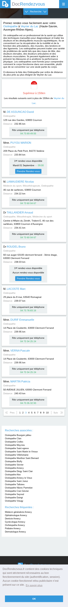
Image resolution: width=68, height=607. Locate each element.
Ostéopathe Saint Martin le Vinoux (21, 451)
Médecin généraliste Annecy (18, 512)
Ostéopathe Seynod (14, 494)
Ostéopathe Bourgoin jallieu (18, 435)
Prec (12, 412)
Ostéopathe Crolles (14, 442)
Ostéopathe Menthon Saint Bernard (22, 458)
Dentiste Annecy (13, 518)
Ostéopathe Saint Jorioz (16, 481)
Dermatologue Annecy (15, 531)
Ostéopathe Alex (13, 474)
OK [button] (34, 598)
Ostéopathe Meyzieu (15, 445)
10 (47, 412)
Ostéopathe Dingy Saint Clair (19, 471)
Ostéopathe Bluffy (13, 461)
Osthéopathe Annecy (15, 525)
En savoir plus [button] (34, 585)
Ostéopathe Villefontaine (16, 455)
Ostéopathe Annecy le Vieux (18, 478)
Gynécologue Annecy (15, 522)
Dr (18, 212)
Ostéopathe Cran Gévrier (17, 491)
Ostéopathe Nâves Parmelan (19, 487)
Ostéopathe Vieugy (14, 501)
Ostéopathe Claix (13, 438)
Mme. (17, 142)
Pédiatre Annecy (13, 528)
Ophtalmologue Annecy (16, 515)
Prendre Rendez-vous (28, 171)
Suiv (55, 412)
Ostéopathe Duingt (14, 497)
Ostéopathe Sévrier (14, 465)
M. (18, 111)
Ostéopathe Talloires (15, 484)
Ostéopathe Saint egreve (17, 448)
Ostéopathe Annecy (14, 468)
